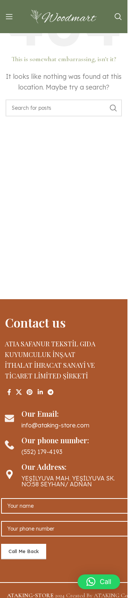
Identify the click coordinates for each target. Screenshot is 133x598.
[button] (99, 581)
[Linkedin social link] (40, 392)
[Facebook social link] (9, 392)
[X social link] (19, 392)
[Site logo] (64, 16)
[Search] (118, 16)
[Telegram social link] (50, 392)
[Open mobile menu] (9, 16)
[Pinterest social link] (29, 392)
